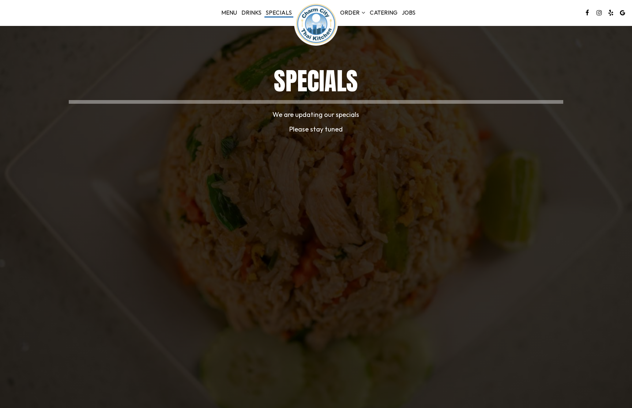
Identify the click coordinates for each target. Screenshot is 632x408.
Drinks (251, 12)
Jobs (408, 12)
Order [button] (350, 12)
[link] (316, 24)
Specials (279, 12)
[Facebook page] (587, 13)
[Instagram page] (599, 13)
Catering (384, 12)
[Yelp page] (611, 13)
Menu (229, 12)
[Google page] (622, 13)
